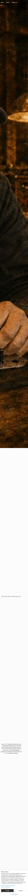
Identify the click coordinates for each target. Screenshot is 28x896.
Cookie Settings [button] (14, 894)
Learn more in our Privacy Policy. (8, 885)
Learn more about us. (5, 887)
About (7, 2)
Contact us (14, 2)
